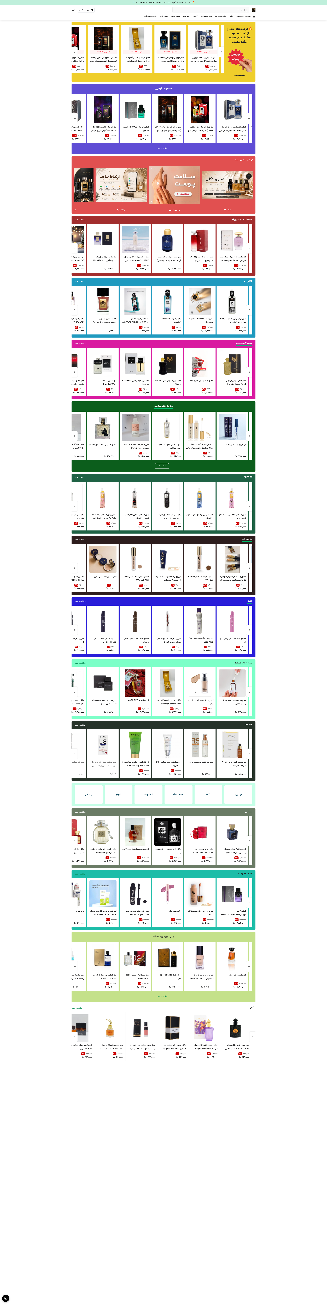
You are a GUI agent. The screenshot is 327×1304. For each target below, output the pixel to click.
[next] (74, 52)
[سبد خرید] (73, 9)
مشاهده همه (239, 75)
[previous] (221, 52)
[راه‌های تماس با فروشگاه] (5, 1298)
